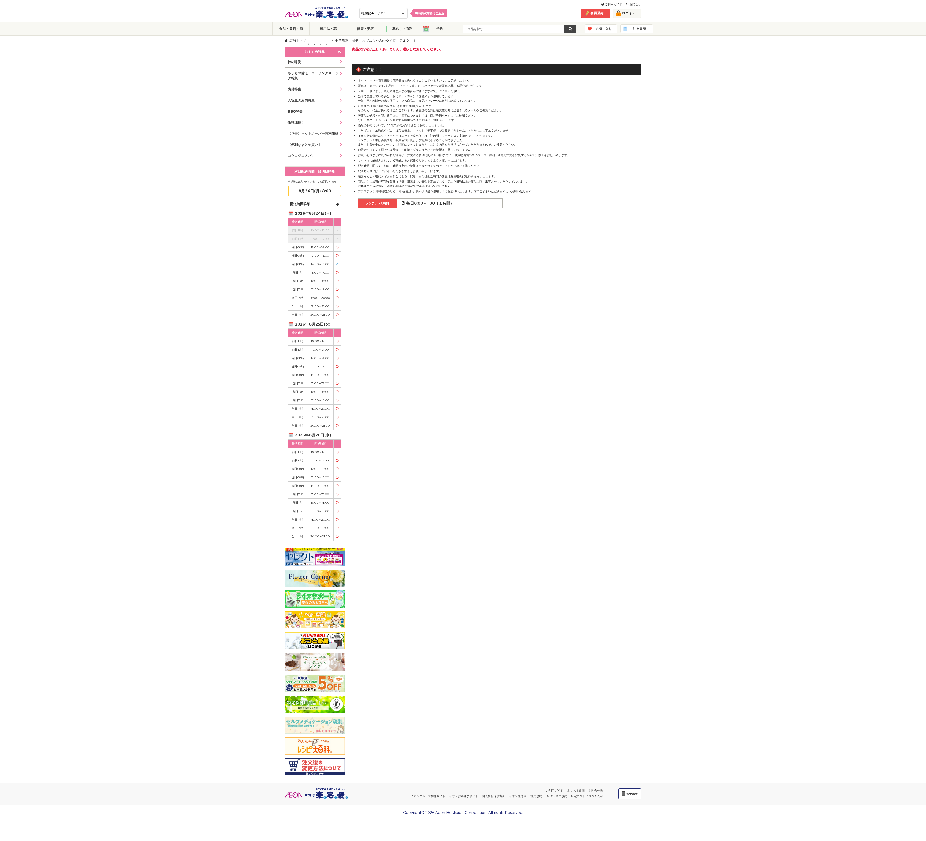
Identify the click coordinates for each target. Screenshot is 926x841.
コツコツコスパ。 (301, 156)
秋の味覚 (294, 62)
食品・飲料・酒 (291, 29)
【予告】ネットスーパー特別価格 (313, 133)
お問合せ (635, 4)
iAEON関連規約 (556, 796)
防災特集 (294, 89)
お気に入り (604, 29)
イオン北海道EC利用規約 (525, 796)
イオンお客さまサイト (463, 796)
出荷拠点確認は (429, 13)
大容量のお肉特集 (301, 100)
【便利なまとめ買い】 (304, 144)
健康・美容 (365, 29)
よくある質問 (576, 790)
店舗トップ (297, 40)
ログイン (628, 13)
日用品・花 (328, 29)
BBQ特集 (295, 111)
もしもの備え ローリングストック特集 (313, 75)
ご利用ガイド (613, 4)
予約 (439, 29)
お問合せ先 (595, 790)
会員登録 (597, 13)
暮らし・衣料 (402, 29)
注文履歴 (639, 29)
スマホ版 (632, 794)
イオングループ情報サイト (428, 796)
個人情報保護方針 (493, 796)
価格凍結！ (296, 122)
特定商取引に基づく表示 (587, 796)
